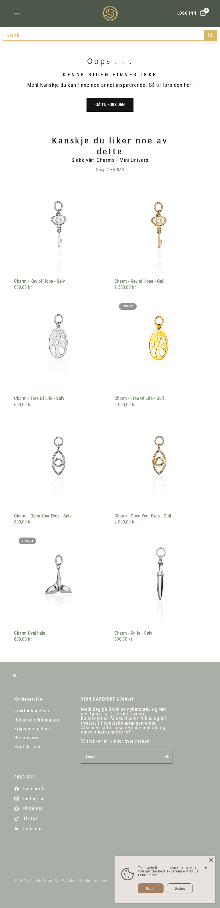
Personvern (26, 737)
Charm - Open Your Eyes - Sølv (42, 515)
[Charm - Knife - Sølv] (160, 579)
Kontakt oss (27, 747)
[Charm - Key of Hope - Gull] (160, 227)
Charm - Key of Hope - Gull (139, 281)
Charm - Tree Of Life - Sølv (39, 398)
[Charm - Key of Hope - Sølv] (60, 227)
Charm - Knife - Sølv (133, 633)
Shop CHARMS (110, 169)
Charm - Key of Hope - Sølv (39, 281)
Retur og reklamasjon (37, 720)
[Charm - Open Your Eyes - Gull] (160, 462)
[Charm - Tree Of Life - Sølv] (60, 345)
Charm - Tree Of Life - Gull (139, 398)
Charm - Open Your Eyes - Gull (142, 515)
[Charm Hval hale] (60, 579)
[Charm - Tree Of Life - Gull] (160, 345)
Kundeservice (28, 699)
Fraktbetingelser (32, 710)
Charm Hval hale (29, 633)
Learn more (147, 875)
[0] (202, 13)
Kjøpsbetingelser (32, 729)
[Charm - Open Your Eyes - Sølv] (60, 462)
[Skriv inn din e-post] (166, 757)
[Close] (211, 860)
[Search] (210, 35)
